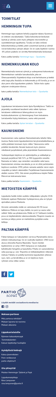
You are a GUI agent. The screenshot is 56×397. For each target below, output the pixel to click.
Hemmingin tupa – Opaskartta (32, 56)
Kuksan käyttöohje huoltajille (13, 343)
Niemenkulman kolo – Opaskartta (34, 91)
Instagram (6, 306)
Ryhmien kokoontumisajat (12, 336)
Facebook (2, 306)
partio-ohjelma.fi (8, 361)
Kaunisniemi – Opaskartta (30, 181)
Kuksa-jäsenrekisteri (9, 354)
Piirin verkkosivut (8, 357)
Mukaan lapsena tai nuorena (13, 321)
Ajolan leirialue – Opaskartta (32, 123)
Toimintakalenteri (8, 339)
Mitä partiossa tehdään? (11, 318)
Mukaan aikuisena (8, 325)
